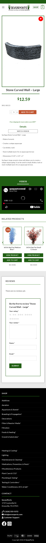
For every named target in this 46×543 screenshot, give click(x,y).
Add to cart (27, 112)
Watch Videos (23, 131)
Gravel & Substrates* (10, 437)
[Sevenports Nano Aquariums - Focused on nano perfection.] (19, 7)
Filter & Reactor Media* (11, 423)
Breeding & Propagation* (12, 414)
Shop (35, 7)
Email (12, 354)
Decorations (7, 418)
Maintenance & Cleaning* (12, 460)
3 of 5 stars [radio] (20, 314)
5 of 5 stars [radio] (14, 318)
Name (12, 343)
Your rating (14, 311)
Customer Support (11, 517)
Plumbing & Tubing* (10, 478)
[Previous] (3, 247)
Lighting (5, 455)
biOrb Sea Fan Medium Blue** (12, 248)
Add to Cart (12, 260)
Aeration (5, 405)
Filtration (5, 428)
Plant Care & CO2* (9, 473)
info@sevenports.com (13, 514)
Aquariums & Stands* (10, 409)
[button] (3, 7)
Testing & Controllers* (11, 482)
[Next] (43, 247)
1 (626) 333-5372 (11, 511)
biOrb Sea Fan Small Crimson (33, 248)
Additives (6, 400)
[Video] (40, 19)
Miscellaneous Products (11, 469)
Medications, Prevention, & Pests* (15, 464)
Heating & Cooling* (9, 450)
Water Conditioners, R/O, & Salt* (15, 487)
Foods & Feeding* (9, 432)
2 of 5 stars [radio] (14, 314)
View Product (12, 255)
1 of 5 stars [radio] (10, 314)
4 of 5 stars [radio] (28, 314)
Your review (14, 323)
